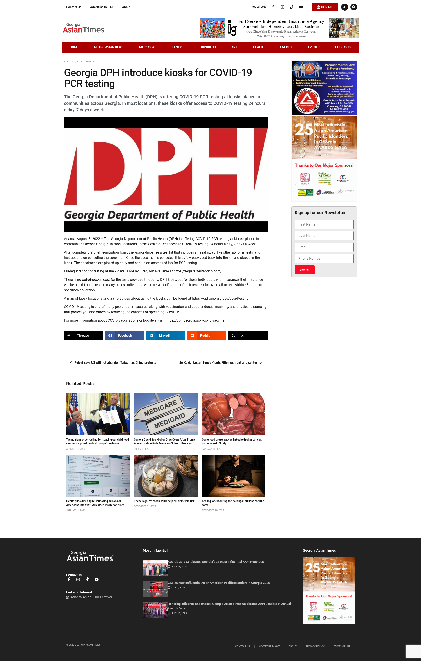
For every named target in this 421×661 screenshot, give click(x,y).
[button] (353, 7)
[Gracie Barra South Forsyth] (324, 114)
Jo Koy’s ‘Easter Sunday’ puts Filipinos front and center (218, 363)
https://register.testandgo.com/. (198, 271)
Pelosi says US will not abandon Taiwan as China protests (115, 363)
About (126, 7)
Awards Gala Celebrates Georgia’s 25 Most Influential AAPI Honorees (216, 561)
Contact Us (73, 7)
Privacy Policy (315, 646)
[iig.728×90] (279, 36)
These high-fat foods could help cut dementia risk (164, 501)
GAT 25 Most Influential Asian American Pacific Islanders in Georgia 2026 (219, 583)
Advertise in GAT (101, 7)
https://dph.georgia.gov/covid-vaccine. (195, 320)
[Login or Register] (344, 7)
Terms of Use (342, 646)
